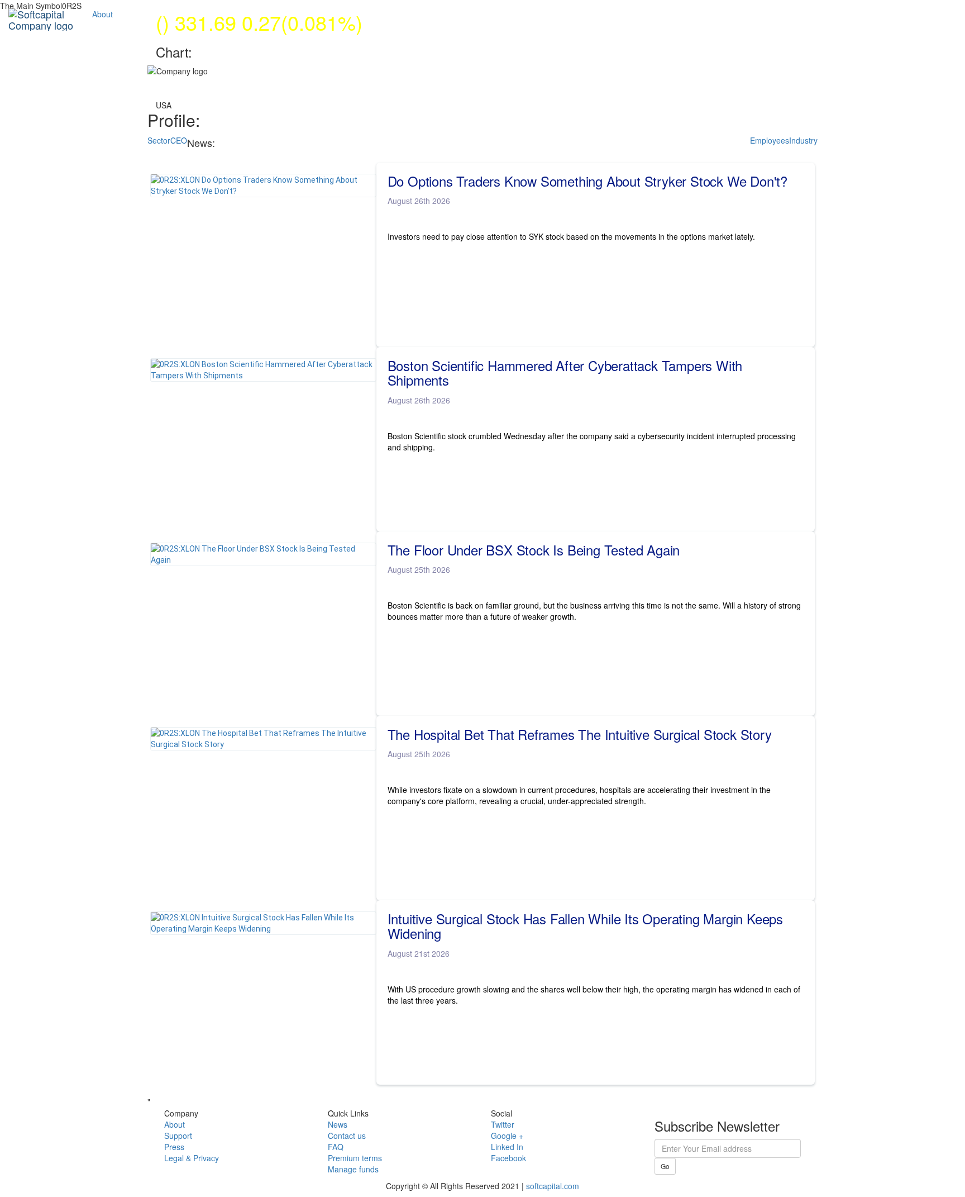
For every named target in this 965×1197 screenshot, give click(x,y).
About (102, 14)
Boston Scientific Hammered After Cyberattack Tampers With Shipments (565, 373)
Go (665, 1166)
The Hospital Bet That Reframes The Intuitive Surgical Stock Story (580, 734)
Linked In (507, 1146)
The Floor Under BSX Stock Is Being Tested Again (534, 550)
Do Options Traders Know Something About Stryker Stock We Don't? (587, 181)
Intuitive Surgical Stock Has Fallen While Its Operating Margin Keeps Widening (585, 926)
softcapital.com (552, 1185)
